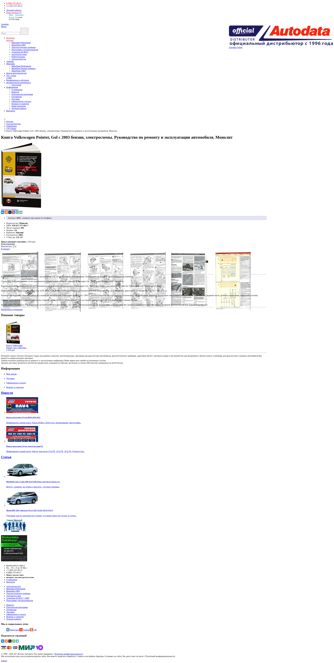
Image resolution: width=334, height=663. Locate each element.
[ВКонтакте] (2, 212)
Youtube (26, 630)
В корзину (5, 249)
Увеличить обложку (10, 209)
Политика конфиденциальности (68, 654)
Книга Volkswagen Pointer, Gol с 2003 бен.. (16, 346)
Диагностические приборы (23, 47)
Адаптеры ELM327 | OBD (17, 598)
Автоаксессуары (13, 596)
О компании (16, 90)
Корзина (11, 17)
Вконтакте (14, 630)
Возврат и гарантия (15, 617)
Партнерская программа (22, 94)
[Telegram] (20, 212)
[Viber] (13, 212)
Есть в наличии (8, 244)
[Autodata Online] (281, 35)
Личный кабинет (13, 10)
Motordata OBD (13, 591)
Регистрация (19, 15)
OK (35, 630)
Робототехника (18, 57)
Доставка (15, 99)
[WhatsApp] (17, 212)
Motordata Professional (21, 43)
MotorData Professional (21, 66)
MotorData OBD (18, 45)
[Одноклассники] (6, 212)
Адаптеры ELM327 (20, 52)
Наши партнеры (18, 106)
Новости (15, 92)
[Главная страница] (9, 119)
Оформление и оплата (21, 101)
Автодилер (16, 85)
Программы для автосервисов (24, 50)
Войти (11, 15)
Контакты (10, 582)
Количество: (7, 246)
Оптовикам (16, 97)
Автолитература (18, 59)
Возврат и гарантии (20, 104)
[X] (9, 212)
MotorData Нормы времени (23, 68)
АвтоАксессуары (19, 54)
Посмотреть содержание (12, 309)
